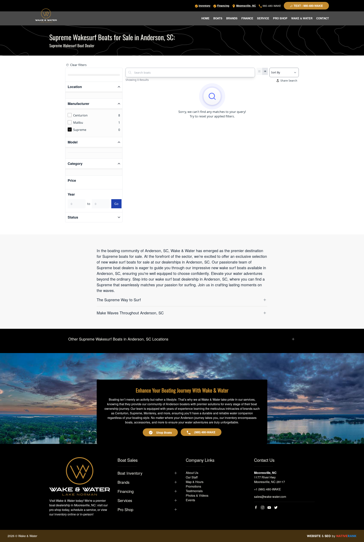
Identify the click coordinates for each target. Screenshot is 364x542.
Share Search (288, 80)
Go (116, 204)
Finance (247, 18)
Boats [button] (217, 18)
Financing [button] (126, 491)
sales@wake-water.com (270, 496)
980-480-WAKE (271, 6)
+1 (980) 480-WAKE (267, 489)
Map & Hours (194, 482)
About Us (192, 472)
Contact (322, 18)
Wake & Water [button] (301, 18)
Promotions (193, 486)
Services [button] (125, 500)
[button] (182, 299)
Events (190, 500)
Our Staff (192, 477)
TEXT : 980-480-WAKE (308, 6)
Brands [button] (232, 18)
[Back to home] (46, 15)
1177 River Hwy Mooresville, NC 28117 (269, 479)
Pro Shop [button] (280, 18)
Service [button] (263, 18)
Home (205, 18)
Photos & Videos (197, 495)
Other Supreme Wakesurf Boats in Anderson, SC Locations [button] (118, 339)
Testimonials (194, 491)
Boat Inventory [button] (130, 473)
